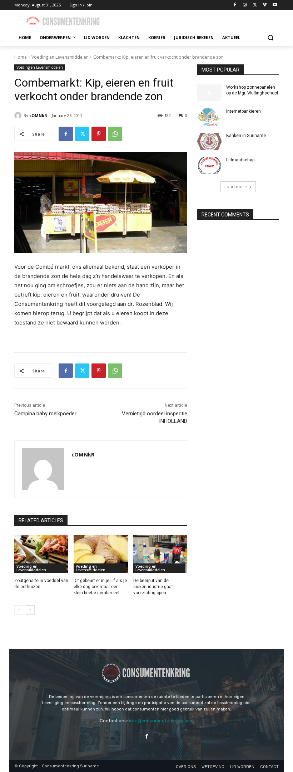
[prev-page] (18, 610)
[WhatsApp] (115, 134)
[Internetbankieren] (209, 117)
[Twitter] (255, 5)
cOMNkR (38, 115)
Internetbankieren (243, 111)
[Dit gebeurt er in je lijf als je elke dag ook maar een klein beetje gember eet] (101, 554)
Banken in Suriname (246, 135)
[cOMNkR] (19, 115)
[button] (270, 37)
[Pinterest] (98, 134)
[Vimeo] (264, 5)
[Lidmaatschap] (209, 165)
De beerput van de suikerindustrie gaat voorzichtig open (153, 586)
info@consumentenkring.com (161, 720)
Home (20, 57)
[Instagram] (245, 5)
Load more (235, 187)
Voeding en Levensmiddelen (60, 57)
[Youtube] (274, 5)
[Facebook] (235, 5)
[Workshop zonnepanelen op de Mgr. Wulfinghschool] (209, 93)
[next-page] (30, 610)
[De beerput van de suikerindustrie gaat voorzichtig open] (160, 554)
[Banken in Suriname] (209, 141)
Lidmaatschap (240, 159)
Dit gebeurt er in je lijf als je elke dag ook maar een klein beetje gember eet (100, 586)
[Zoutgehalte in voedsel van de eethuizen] (41, 554)
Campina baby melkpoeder (45, 413)
